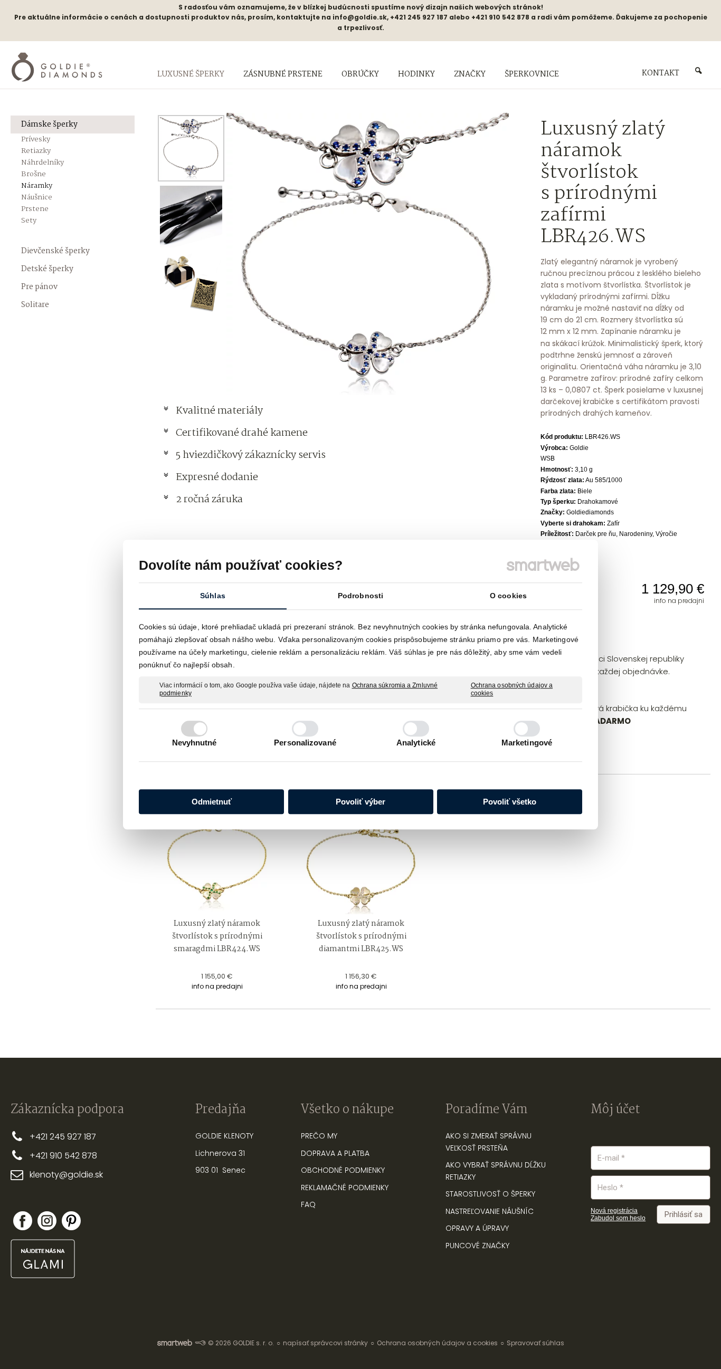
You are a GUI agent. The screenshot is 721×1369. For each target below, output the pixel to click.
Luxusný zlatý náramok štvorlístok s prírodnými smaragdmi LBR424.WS (218, 936)
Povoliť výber (360, 801)
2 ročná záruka (209, 500)
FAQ (308, 1204)
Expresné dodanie (217, 477)
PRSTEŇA (493, 1148)
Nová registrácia (614, 1210)
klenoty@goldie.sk (66, 1175)
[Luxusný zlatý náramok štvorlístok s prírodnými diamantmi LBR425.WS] (361, 852)
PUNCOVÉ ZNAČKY (477, 1245)
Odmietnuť (212, 801)
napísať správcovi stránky (325, 1342)
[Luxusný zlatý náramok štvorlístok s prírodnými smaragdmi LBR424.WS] (217, 852)
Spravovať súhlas (535, 1342)
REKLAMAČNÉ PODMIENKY (344, 1187)
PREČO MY (319, 1136)
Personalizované (305, 742)
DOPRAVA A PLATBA (335, 1153)
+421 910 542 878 (63, 1156)
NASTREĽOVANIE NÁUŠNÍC (489, 1211)
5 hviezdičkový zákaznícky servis (251, 455)
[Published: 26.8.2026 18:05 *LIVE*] (200, 1342)
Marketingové (526, 742)
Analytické (415, 742)
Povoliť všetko (509, 801)
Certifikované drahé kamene (243, 433)
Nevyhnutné (194, 742)
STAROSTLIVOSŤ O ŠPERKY (490, 1194)
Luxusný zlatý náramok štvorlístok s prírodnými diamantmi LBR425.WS (362, 936)
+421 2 (42, 1137)
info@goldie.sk (360, 17)
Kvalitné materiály (220, 411)
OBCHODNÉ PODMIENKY (343, 1170)
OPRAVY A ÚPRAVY (477, 1228)
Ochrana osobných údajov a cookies (512, 689)
